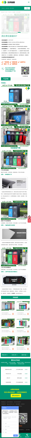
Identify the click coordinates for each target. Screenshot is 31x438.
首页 (6, 12)
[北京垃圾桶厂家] (8, 2)
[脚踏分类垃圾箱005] (8, 341)
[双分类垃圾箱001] (8, 306)
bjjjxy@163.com (11, 404)
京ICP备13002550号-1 (19, 429)
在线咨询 (16, 396)
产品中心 (9, 12)
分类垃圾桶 (18, 12)
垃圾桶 (13, 12)
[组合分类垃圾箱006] (23, 341)
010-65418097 (9, 392)
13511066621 (22, 392)
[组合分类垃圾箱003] (8, 323)
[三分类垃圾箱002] (23, 306)
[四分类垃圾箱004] (23, 323)
